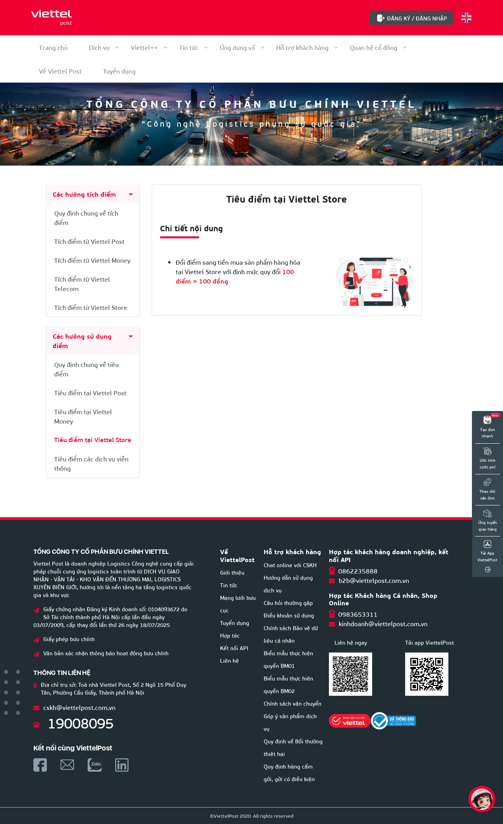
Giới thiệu (232, 572)
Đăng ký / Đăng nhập (417, 18)
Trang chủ (53, 47)
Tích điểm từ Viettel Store (90, 307)
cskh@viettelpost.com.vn (79, 707)
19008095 (81, 722)
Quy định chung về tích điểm (86, 217)
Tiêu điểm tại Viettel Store (92, 439)
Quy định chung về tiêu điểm (86, 368)
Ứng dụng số (237, 47)
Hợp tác (230, 635)
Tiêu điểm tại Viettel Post (90, 392)
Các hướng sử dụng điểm (82, 340)
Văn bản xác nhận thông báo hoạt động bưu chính (106, 653)
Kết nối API (234, 647)
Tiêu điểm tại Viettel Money (83, 416)
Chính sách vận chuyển (292, 703)
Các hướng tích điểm (84, 193)
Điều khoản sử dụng (289, 615)
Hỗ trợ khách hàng (302, 47)
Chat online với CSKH (290, 564)
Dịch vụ (99, 47)
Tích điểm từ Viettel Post (89, 240)
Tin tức (188, 47)
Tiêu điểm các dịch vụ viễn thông (91, 463)
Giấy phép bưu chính (69, 638)
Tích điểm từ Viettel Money (92, 259)
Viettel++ (144, 47)
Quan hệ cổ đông (373, 47)
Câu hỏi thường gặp (288, 602)
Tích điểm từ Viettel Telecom (82, 283)
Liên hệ (229, 660)
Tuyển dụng (234, 622)
